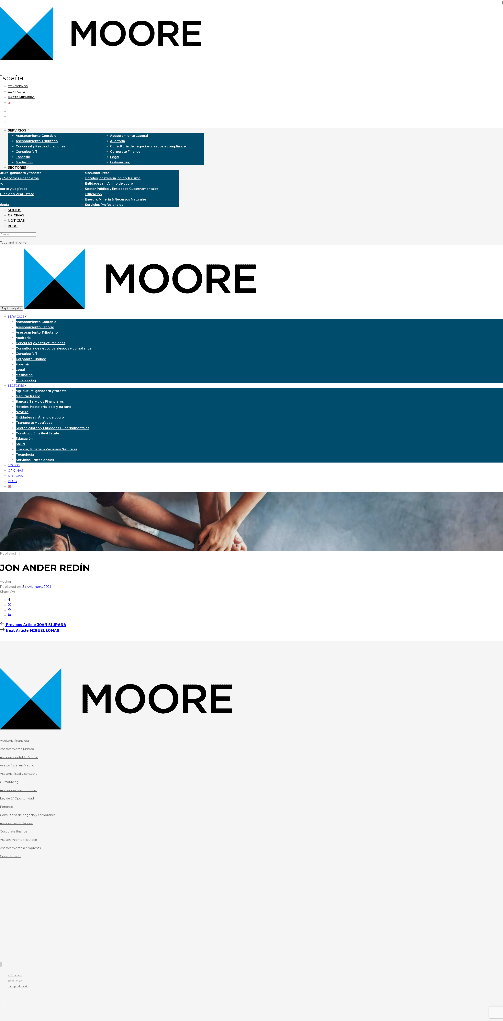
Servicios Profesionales (104, 205)
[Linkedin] (9, 615)
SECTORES (17, 167)
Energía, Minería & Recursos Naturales (116, 199)
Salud (20, 444)
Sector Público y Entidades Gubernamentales (122, 189)
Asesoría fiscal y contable (19, 773)
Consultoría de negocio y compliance (28, 815)
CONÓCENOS (18, 86)
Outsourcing (120, 162)
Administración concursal (18, 790)
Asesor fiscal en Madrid (17, 765)
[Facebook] (9, 600)
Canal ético (16, 980)
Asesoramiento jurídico (17, 749)
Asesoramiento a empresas (20, 848)
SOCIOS (14, 210)
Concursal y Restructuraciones (40, 146)
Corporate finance (13, 831)
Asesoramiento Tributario (37, 141)
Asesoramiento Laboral (129, 136)
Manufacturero (97, 173)
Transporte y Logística (34, 423)
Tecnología (25, 454)
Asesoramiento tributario (18, 840)
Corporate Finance (125, 152)
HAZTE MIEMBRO (21, 97)
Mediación (24, 162)
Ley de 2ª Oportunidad (17, 798)
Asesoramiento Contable (36, 136)
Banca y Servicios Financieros (40, 401)
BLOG (12, 226)
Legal (114, 157)
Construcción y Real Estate (37, 433)
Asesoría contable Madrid (19, 757)
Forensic (23, 157)
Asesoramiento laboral (16, 823)
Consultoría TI (27, 152)
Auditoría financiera (14, 740)
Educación (93, 194)
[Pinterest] (9, 610)
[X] (9, 605)
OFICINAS (16, 215)
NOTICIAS (16, 221)
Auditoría (117, 141)
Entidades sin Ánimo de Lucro (109, 183)
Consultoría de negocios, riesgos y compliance (148, 146)
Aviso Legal (15, 975)
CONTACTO (16, 92)
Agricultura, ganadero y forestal (41, 391)
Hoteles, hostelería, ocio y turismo (112, 178)
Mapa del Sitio (18, 986)
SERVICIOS (17, 130)
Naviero (22, 412)
